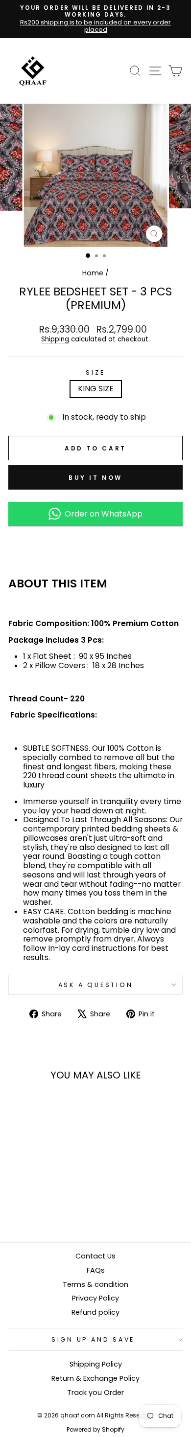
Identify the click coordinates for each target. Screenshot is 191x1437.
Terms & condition (95, 1284)
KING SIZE (96, 388)
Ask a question (95, 985)
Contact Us (95, 1256)
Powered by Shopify (95, 1429)
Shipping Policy (96, 1364)
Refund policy (95, 1312)
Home (92, 273)
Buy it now (95, 477)
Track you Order (95, 1392)
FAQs (96, 1270)
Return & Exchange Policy (95, 1378)
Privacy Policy (95, 1298)
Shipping (55, 340)
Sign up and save (93, 1339)
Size (95, 372)
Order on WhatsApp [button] (102, 513)
